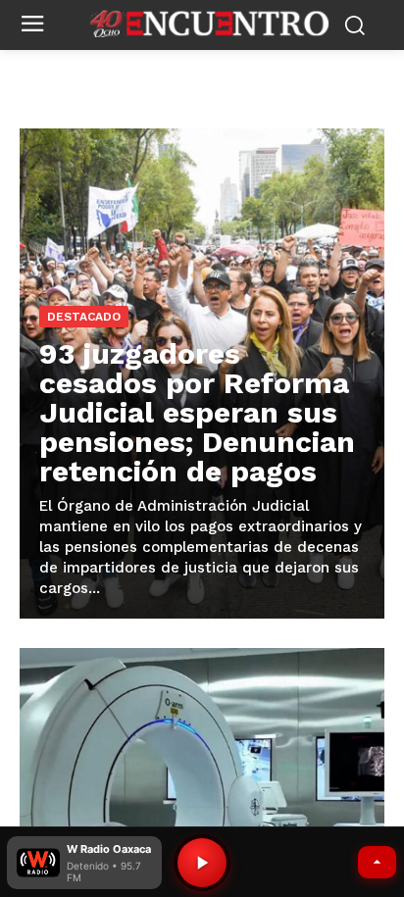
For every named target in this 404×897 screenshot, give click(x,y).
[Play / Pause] (202, 862)
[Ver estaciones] (377, 862)
